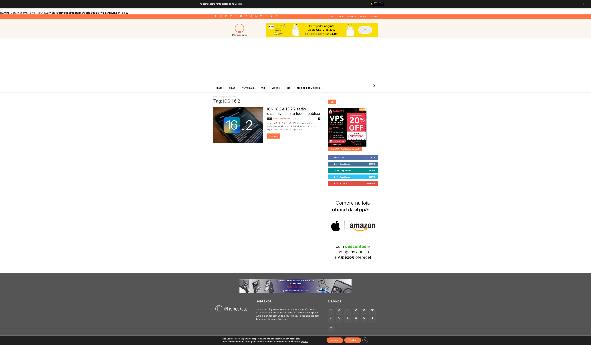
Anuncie (374, 16)
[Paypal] (225, 17)
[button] (374, 86)
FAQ (263, 87)
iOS (288, 87)
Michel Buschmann (281, 119)
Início (215, 96)
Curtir (372, 157)
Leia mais (273, 136)
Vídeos (276, 87)
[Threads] (276, 17)
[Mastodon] (271, 17)
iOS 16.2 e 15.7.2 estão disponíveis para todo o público (293, 111)
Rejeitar (353, 340)
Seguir (372, 164)
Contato (341, 16)
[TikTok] (246, 17)
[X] (251, 17)
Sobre (332, 16)
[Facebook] (215, 17)
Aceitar (334, 340)
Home (218, 87)
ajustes (304, 341)
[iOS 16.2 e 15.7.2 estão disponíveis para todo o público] (238, 125)
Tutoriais (248, 87)
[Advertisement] (295, 61)
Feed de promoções (308, 87)
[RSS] (236, 17)
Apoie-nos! (351, 16)
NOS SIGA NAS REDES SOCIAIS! (345, 149)
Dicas (232, 87)
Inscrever (371, 183)
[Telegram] (241, 17)
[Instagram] (220, 17)
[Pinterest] (231, 17)
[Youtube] (261, 17)
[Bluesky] (266, 17)
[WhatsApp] (256, 17)
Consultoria (363, 16)
